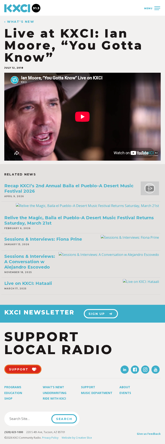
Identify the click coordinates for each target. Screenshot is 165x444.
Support (88, 387)
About (124, 387)
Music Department (96, 393)
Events (125, 393)
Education (13, 393)
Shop (8, 398)
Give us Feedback (149, 434)
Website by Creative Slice (77, 437)
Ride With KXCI (54, 398)
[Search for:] (29, 418)
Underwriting (54, 393)
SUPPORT (19, 369)
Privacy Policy (50, 437)
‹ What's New (19, 22)
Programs (12, 387)
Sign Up (97, 314)
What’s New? (53, 387)
